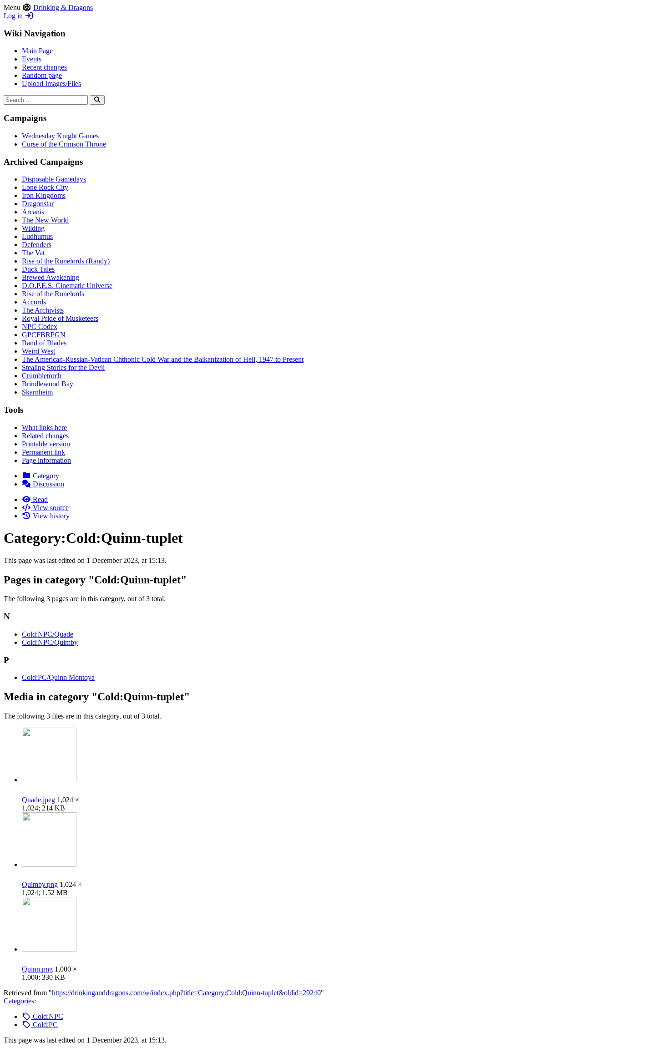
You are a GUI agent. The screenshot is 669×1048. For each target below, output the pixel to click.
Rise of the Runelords (53, 294)
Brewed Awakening (50, 277)
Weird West (38, 351)
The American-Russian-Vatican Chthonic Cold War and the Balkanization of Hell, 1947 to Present (163, 359)
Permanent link (43, 452)
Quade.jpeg (38, 800)
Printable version (46, 444)
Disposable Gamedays (54, 179)
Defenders (36, 244)
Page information (46, 460)
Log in (14, 16)
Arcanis (33, 212)
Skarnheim (37, 392)
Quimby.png (40, 884)
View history (50, 516)
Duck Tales (38, 269)
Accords (34, 302)
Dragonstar (38, 204)
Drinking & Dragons (63, 7)
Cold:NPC (47, 1016)
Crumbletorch (41, 376)
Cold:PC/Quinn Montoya (58, 677)
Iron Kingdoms (44, 195)
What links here (44, 427)
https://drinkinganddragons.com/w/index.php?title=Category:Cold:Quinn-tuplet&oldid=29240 (186, 993)
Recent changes (44, 67)
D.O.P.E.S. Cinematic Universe (67, 285)
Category (45, 476)
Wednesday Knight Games (60, 136)
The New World (45, 220)
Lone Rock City (45, 187)
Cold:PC (44, 1024)
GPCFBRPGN (44, 335)
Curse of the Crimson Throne (64, 144)
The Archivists (43, 310)
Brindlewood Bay (47, 384)
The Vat (33, 253)
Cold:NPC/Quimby (50, 642)
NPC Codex (39, 326)
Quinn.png (37, 969)
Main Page (37, 51)
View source (50, 507)
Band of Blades (44, 343)
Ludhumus (37, 236)
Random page (42, 75)
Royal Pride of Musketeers (60, 318)
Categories (19, 1001)
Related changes (45, 436)
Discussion (47, 484)
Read (39, 499)
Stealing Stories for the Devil (63, 367)
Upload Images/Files (51, 83)
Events (31, 59)
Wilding (33, 228)
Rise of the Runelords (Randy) (66, 261)
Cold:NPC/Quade (47, 634)
